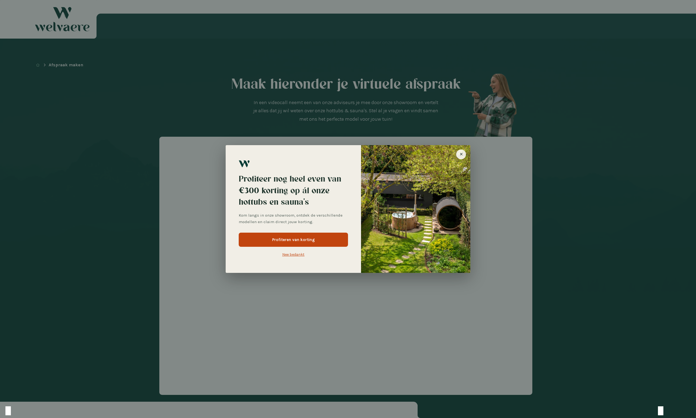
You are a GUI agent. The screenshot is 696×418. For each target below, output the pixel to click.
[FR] (30, 410)
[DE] (24, 410)
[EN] (35, 410)
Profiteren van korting (293, 239)
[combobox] (8, 410)
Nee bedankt (293, 254)
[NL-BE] (13, 410)
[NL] (8, 410)
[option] (13, 410)
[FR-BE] (19, 410)
